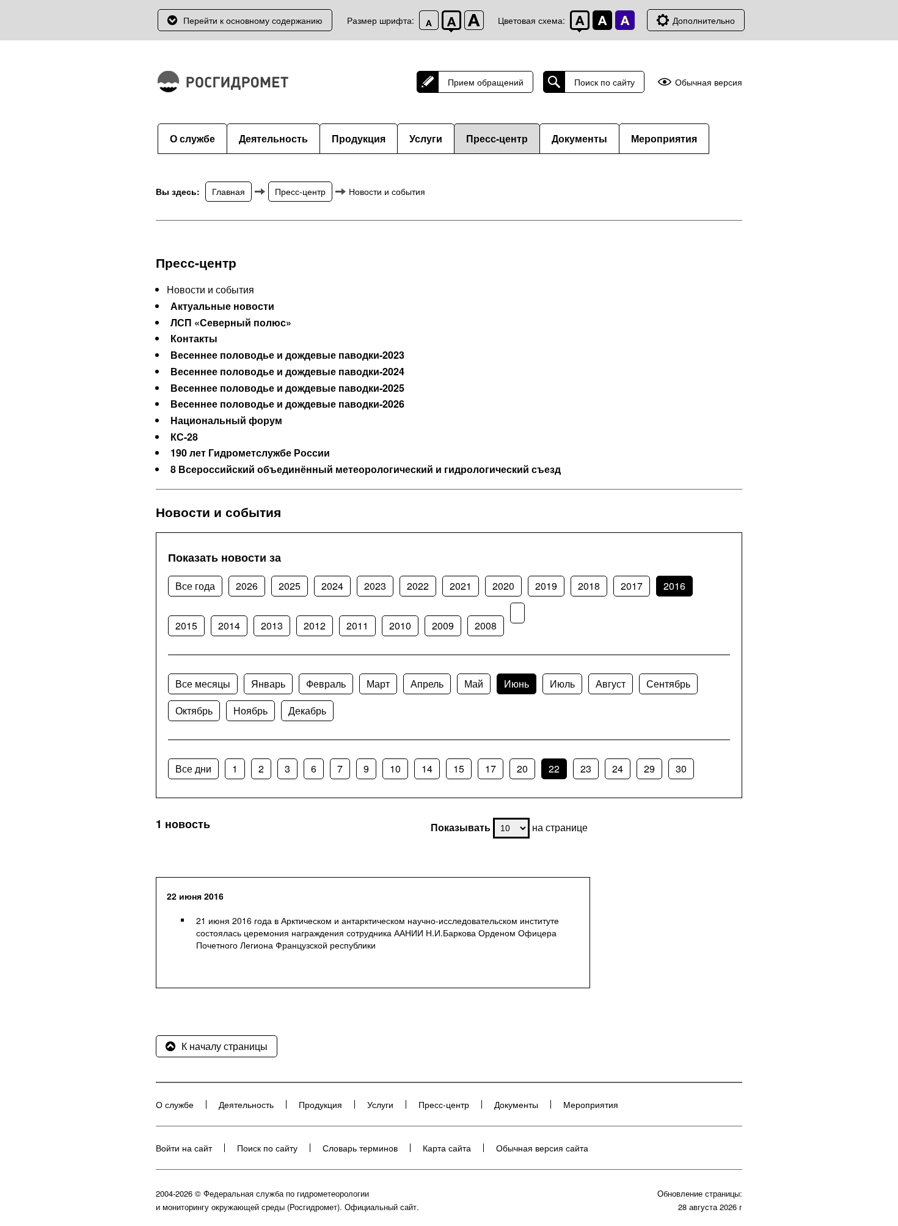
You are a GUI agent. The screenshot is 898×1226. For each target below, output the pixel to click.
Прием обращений (486, 82)
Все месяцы (202, 684)
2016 (674, 586)
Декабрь (307, 710)
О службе (192, 138)
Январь (268, 684)
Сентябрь (668, 684)
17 (490, 769)
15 (458, 769)
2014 (229, 626)
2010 (400, 626)
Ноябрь (250, 710)
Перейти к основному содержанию (253, 20)
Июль (562, 684)
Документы (579, 138)
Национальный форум (226, 420)
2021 (461, 586)
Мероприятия (664, 138)
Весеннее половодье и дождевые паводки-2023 (287, 355)
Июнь (516, 684)
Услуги (425, 138)
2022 (418, 586)
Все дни (193, 769)
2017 (632, 586)
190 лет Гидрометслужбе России (250, 453)
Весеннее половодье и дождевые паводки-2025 (287, 388)
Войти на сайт (184, 1148)
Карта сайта (447, 1148)
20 (522, 769)
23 (585, 769)
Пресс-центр (497, 138)
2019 (546, 586)
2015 (186, 626)
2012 (315, 626)
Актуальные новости (222, 306)
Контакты (193, 338)
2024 (332, 586)
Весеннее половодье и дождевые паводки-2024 (287, 371)
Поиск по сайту (604, 82)
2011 (357, 626)
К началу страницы (224, 1046)
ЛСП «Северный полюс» (230, 322)
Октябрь (194, 710)
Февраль (326, 684)
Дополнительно (704, 20)
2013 (272, 626)
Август (611, 684)
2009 (443, 626)
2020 (503, 586)
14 (427, 769)
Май (473, 684)
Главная (228, 191)
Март (378, 684)
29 (649, 769)
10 (395, 769)
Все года (195, 586)
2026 (247, 586)
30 (681, 769)
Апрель (427, 684)
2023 (375, 586)
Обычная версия (708, 82)
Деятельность (273, 138)
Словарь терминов (360, 1148)
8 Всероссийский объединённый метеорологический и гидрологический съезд (365, 469)
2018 (589, 586)
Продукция (358, 138)
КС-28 (184, 437)
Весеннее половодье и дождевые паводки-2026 (287, 404)
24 (617, 769)
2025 (290, 586)
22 (554, 769)
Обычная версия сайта (542, 1148)
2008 (486, 626)
